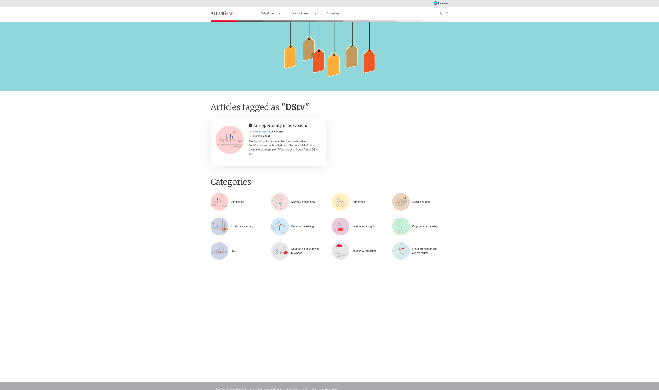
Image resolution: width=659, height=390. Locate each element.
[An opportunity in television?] (230, 140)
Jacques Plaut (259, 131)
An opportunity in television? (280, 125)
